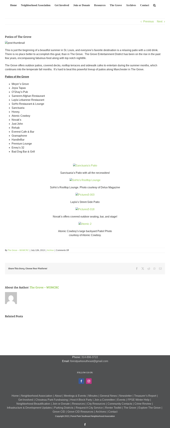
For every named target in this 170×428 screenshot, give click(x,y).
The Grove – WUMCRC (18, 250)
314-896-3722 (89, 357)
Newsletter (125, 395)
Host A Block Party (81, 399)
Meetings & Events (75, 395)
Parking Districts (63, 407)
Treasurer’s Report (145, 395)
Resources (78, 403)
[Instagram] (89, 381)
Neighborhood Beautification (33, 403)
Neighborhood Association (36, 395)
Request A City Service (89, 407)
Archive (50, 250)
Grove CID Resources (80, 411)
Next (159, 21)
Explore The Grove (149, 407)
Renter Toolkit (113, 407)
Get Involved (25, 399)
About (58, 395)
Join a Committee (104, 399)
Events (121, 399)
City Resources (96, 403)
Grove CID (59, 411)
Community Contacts (120, 403)
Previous (148, 21)
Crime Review (142, 403)
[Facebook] (81, 381)
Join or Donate (61, 403)
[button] (154, 4)
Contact (112, 411)
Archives (101, 411)
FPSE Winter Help (138, 399)
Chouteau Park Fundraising (51, 399)
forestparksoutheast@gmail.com (89, 361)
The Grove (130, 407)
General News (108, 395)
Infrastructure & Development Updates (29, 407)
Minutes (93, 395)
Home (15, 395)
